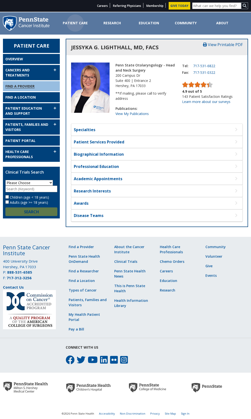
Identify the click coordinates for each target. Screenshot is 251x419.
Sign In (185, 413)
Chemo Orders (172, 261)
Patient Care (75, 23)
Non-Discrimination (132, 413)
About (222, 23)
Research (112, 23)
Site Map (170, 413)
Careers (102, 6)
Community (186, 23)
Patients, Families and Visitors (26, 127)
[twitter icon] (81, 360)
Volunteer (213, 256)
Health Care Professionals (19, 154)
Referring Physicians (127, 6)
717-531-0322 (204, 72)
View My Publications (132, 113)
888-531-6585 (19, 272)
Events (211, 275)
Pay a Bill (76, 329)
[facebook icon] (70, 360)
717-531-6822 (204, 65)
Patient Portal (20, 140)
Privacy (155, 413)
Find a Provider (20, 86)
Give (209, 266)
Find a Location (20, 97)
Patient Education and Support (23, 111)
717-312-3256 (19, 277)
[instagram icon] (124, 360)
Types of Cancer (83, 290)
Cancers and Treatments (17, 72)
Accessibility (107, 413)
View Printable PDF (225, 44)
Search (31, 212)
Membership (154, 6)
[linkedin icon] (104, 360)
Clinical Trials (125, 261)
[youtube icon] (93, 360)
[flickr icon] (114, 360)
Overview (14, 59)
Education (149, 23)
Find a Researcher (84, 271)
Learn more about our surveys (206, 101)
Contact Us (13, 287)
